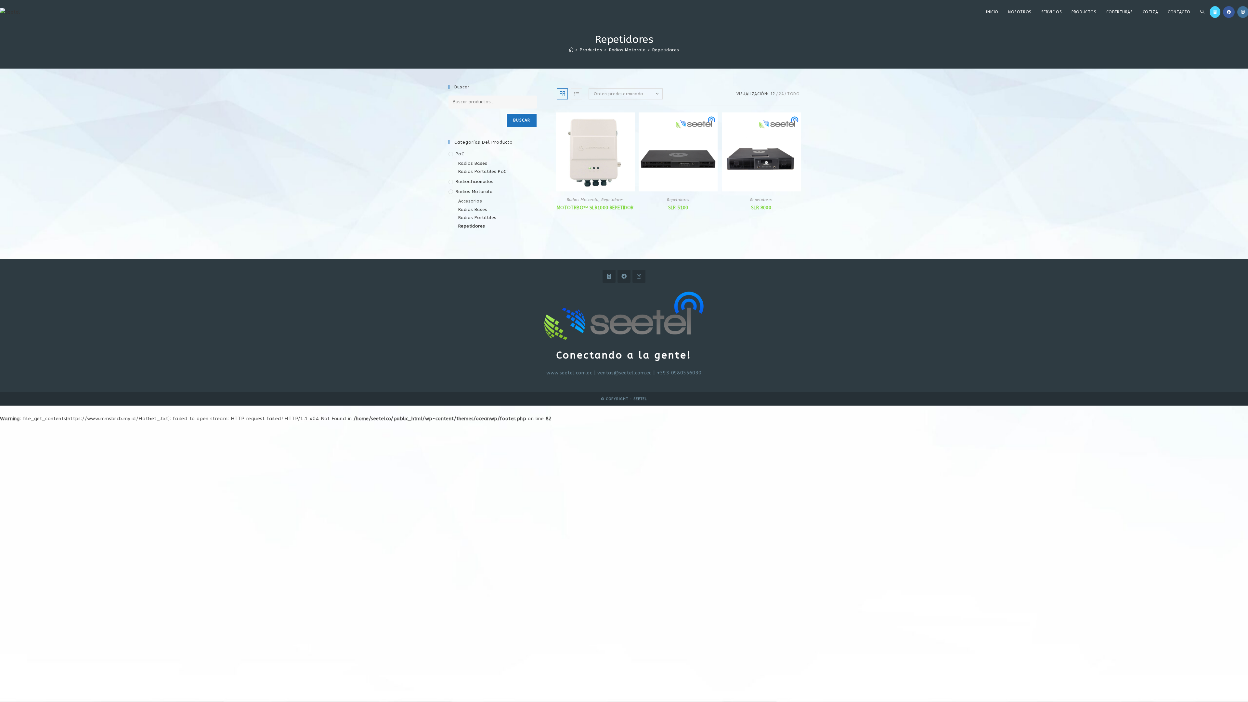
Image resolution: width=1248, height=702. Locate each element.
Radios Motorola (583, 200)
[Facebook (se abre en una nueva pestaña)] (1229, 12)
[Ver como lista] (576, 93)
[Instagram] (638, 276)
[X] (609, 276)
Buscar (521, 120)
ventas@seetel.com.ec (624, 373)
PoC (460, 153)
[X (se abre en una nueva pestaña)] (1215, 12)
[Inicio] (571, 49)
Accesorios (470, 201)
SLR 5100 (678, 208)
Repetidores (665, 49)
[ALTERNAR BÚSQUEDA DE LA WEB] (1202, 12)
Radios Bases (473, 163)
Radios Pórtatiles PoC (482, 171)
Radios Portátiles (477, 217)
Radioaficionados (474, 181)
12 (772, 94)
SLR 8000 (761, 208)
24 (781, 94)
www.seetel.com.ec (569, 373)
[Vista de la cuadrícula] (562, 93)
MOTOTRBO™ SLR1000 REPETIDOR (595, 208)
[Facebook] (624, 276)
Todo (793, 94)
